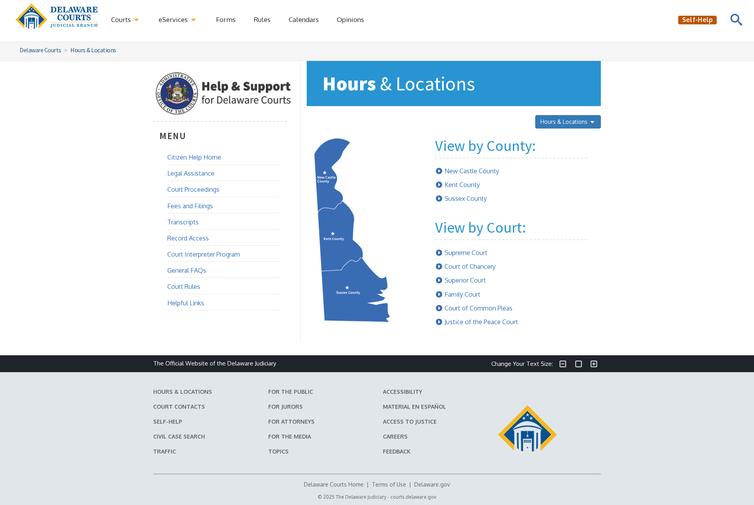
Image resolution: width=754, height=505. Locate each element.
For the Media (289, 436)
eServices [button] (174, 19)
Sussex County (466, 198)
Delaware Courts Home (334, 484)
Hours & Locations (93, 50)
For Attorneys (291, 421)
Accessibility (402, 391)
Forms (226, 19)
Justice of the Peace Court (481, 322)
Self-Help (167, 421)
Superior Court (465, 280)
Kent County (462, 185)
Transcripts (183, 222)
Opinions (350, 19)
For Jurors (285, 406)
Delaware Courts (40, 50)
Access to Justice (410, 421)
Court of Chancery (470, 266)
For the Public (290, 391)
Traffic (164, 451)
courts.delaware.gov (413, 497)
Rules (262, 19)
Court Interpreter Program (203, 254)
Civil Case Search (179, 436)
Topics (278, 451)
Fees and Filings (190, 206)
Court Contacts (179, 406)
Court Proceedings (193, 189)
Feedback (396, 451)
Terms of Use (389, 484)
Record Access (188, 238)
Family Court (462, 294)
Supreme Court (466, 253)
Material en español (414, 406)
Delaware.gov (432, 484)
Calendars (304, 19)
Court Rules (183, 286)
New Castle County (472, 171)
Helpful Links (185, 303)
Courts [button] (121, 19)
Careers (395, 436)
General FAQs (186, 270)
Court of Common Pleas (478, 308)
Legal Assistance (190, 173)
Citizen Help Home (194, 157)
